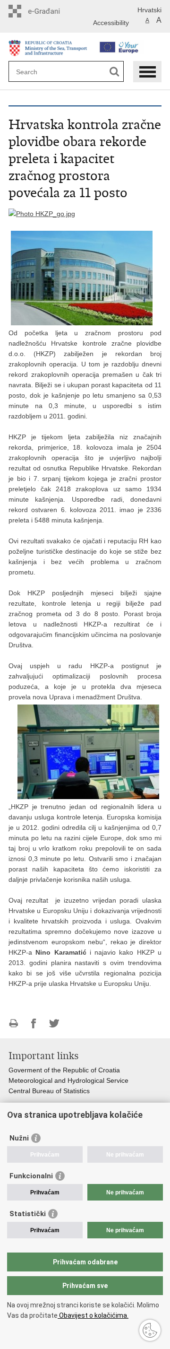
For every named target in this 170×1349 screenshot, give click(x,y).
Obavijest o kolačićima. (93, 1315)
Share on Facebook (34, 1023)
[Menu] (147, 71)
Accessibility (111, 22)
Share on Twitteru (54, 1023)
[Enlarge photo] (41, 213)
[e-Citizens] (48, 11)
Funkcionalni (31, 1176)
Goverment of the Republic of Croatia (64, 1070)
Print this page (13, 1023)
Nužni (19, 1138)
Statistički (27, 1214)
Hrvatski (149, 10)
